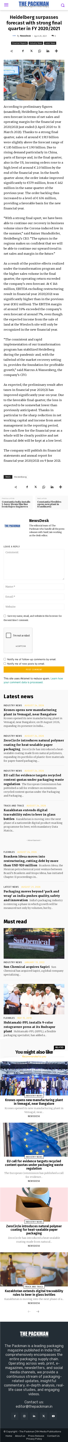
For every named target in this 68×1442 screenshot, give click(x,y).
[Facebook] (22, 51)
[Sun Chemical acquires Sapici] (34, 943)
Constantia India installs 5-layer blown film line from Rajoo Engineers (16, 504)
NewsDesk (25, 35)
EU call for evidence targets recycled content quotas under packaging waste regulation (34, 779)
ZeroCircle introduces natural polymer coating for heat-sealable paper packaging (34, 745)
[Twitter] (31, 51)
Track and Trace (14, 806)
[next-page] (37, 1312)
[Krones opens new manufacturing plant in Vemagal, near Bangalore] (34, 1078)
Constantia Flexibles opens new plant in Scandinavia (49, 504)
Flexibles (9, 852)
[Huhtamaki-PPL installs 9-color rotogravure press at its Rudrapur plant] (34, 999)
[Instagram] (24, 1416)
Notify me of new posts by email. (26, 663)
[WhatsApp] (39, 51)
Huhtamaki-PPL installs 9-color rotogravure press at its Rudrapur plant (29, 1027)
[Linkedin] (47, 51)
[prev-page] (29, 1312)
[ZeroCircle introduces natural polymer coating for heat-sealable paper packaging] (34, 1204)
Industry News (36, 43)
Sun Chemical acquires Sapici (27, 967)
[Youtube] (53, 1416)
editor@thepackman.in (34, 1406)
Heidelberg (20, 477)
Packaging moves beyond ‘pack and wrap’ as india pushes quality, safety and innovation (32, 896)
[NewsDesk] (14, 36)
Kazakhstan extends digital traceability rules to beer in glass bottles (29, 814)
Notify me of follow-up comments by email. (31, 659)
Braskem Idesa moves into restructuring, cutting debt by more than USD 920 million (31, 861)
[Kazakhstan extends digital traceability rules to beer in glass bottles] (34, 1269)
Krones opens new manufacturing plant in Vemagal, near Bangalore (34, 1102)
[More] (56, 51)
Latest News (50, 43)
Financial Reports (19, 43)
